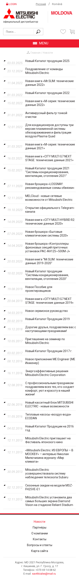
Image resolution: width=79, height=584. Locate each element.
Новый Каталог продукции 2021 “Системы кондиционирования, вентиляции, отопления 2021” (47, 172)
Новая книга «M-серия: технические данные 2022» (50, 103)
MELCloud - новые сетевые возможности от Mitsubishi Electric (48, 197)
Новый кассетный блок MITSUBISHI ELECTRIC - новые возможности (49, 404)
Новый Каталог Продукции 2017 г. (48, 351)
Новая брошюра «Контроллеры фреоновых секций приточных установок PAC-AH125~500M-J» (47, 247)
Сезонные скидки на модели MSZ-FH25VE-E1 (49, 487)
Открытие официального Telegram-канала (50, 209)
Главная (35, 52)
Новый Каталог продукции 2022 (47, 93)
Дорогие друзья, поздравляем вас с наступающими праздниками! (50, 329)
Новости (48, 52)
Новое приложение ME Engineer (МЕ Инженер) (50, 361)
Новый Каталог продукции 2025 (47, 61)
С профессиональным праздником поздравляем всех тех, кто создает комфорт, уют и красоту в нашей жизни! (49, 388)
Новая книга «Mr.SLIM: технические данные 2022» (49, 82)
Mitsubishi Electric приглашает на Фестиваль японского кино (48, 440)
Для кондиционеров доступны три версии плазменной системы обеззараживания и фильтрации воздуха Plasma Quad (49, 130)
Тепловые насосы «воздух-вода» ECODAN (48, 416)
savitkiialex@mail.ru (44, 573)
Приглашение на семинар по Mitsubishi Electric (45, 341)
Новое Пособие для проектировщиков (38, 288)
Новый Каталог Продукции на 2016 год (49, 428)
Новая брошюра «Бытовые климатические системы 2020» (46, 233)
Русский (41, 4)
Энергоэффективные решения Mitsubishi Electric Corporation (46, 373)
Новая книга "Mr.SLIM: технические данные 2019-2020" (49, 261)
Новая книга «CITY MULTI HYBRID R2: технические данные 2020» (50, 221)
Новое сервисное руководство (46, 311)
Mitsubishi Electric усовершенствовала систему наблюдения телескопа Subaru (46, 473)
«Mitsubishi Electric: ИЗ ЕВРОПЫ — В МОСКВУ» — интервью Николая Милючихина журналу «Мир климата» (49, 456)
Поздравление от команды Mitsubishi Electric (44, 71)
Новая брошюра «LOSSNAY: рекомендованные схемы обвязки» (49, 185)
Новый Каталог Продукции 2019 (47, 319)
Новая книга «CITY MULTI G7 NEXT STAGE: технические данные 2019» (49, 300)
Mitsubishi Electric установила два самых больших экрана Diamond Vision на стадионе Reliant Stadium (49, 501)
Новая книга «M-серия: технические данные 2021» (50, 146)
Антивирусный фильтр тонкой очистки (46, 114)
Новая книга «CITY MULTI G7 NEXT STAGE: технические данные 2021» (49, 158)
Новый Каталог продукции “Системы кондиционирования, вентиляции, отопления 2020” (47, 275)
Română (57, 4)
